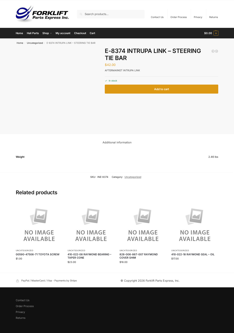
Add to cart (161, 89)
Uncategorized (35, 43)
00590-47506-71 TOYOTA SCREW (37, 254)
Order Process (178, 17)
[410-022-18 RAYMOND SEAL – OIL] (194, 224)
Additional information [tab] (117, 142)
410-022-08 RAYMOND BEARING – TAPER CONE (89, 256)
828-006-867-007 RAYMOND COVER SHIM (139, 256)
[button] (211, 33)
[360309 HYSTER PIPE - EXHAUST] (213, 51)
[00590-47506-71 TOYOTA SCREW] (39, 224)
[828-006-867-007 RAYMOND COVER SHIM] (143, 224)
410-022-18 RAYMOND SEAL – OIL (192, 254)
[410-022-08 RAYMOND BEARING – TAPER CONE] (91, 224)
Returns (213, 17)
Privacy (198, 17)
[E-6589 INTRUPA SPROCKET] (216, 51)
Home (20, 43)
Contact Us (157, 17)
